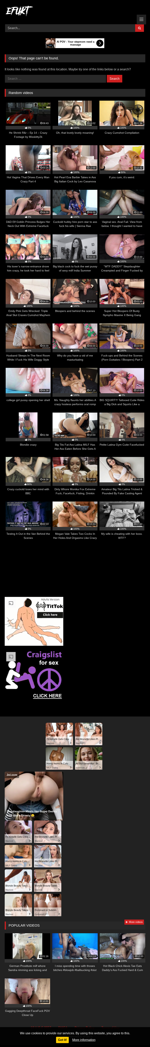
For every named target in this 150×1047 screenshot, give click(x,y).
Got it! (62, 1040)
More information (84, 1040)
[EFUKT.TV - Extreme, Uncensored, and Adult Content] (75, 11)
